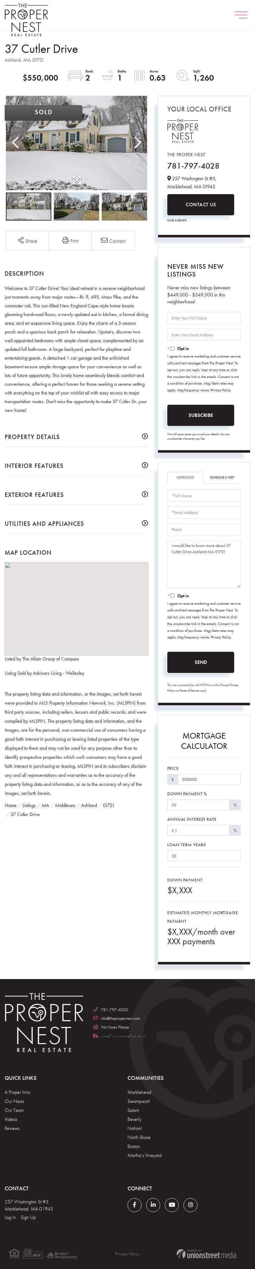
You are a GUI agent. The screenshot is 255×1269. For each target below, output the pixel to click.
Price (172, 768)
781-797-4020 (114, 1009)
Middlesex (65, 805)
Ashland (89, 805)
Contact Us (201, 204)
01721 (109, 805)
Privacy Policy (221, 390)
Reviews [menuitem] (12, 1128)
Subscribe (200, 415)
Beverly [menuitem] (134, 1119)
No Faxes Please (115, 1027)
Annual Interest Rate (192, 819)
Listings (29, 805)
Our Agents (177, 220)
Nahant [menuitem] (135, 1128)
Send (201, 662)
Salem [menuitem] (133, 1110)
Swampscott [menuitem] (139, 1101)
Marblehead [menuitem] (139, 1092)
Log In (10, 1217)
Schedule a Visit (222, 477)
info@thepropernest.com (120, 1018)
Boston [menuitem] (134, 1146)
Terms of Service (189, 690)
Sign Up (28, 1217)
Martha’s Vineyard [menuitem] (145, 1155)
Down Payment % (187, 793)
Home (10, 805)
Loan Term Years (186, 844)
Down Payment (185, 880)
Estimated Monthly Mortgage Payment (202, 917)
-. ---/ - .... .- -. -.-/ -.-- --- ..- (123, 1035)
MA (45, 805)
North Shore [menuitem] (139, 1137)
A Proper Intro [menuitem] (17, 1092)
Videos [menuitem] (11, 1119)
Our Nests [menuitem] (14, 1101)
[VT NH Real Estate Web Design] (206, 1254)
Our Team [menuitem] (14, 1110)
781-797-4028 (193, 166)
